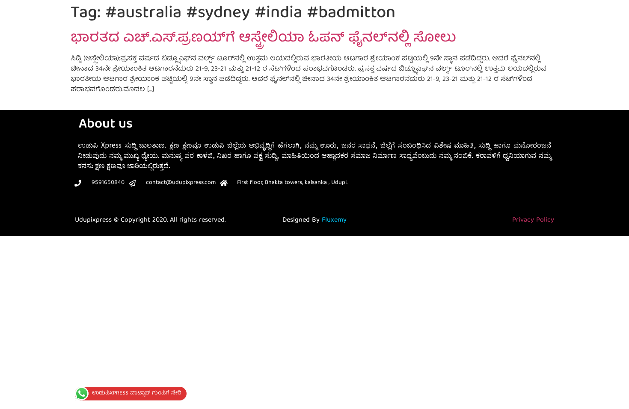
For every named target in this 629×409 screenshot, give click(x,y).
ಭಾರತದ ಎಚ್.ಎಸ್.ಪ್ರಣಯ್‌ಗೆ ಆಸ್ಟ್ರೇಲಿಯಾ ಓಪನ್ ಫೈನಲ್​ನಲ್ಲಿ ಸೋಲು (263, 39)
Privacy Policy (533, 220)
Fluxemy (334, 220)
